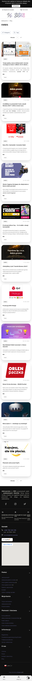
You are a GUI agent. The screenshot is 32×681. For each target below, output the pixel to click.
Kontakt (4, 590)
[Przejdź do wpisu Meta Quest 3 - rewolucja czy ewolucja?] (16, 409)
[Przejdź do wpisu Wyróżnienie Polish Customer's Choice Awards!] (16, 331)
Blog (11, 21)
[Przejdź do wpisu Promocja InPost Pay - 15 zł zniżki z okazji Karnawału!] (16, 211)
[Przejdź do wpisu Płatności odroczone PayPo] (16, 449)
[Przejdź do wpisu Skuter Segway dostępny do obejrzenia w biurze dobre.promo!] (16, 170)
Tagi (17, 32)
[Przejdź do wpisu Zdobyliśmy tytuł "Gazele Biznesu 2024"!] (16, 252)
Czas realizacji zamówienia (9, 625)
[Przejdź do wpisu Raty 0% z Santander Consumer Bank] (16, 131)
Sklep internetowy (15, 672)
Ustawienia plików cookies (9, 580)
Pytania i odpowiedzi (7, 587)
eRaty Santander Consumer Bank (11, 618)
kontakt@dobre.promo (11, 535)
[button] (16, 573)
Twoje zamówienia (7, 601)
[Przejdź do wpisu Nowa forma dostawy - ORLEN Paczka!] (16, 370)
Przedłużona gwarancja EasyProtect (11, 637)
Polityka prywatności (7, 640)
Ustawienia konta (6, 604)
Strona (13, 37)
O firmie (4, 651)
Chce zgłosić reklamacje (8, 582)
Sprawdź (16, 6)
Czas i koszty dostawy (7, 623)
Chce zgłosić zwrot (7, 585)
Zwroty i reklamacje (7, 642)
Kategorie (7, 32)
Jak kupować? (6, 577)
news (5, 59)
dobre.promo (4, 21)
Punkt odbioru (5, 620)
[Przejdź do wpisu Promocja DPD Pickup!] (16, 291)
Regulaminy (5, 635)
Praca (3, 654)
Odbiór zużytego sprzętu (8, 592)
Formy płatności (6, 615)
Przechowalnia (6, 606)
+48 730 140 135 (10, 530)
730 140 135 (25, 10)
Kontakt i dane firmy (7, 656)
